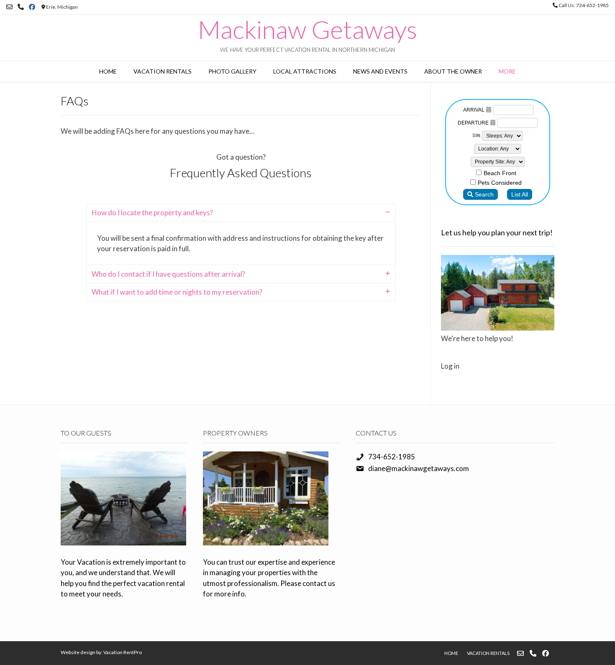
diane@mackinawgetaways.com (418, 468)
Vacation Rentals (162, 71)
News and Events (380, 71)
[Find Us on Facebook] (32, 7)
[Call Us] (21, 7)
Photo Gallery (232, 71)
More (507, 71)
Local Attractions (304, 71)
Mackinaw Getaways (307, 29)
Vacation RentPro (122, 652)
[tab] (241, 213)
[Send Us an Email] (9, 7)
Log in (450, 366)
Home (108, 71)
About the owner (453, 71)
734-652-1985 (391, 456)
